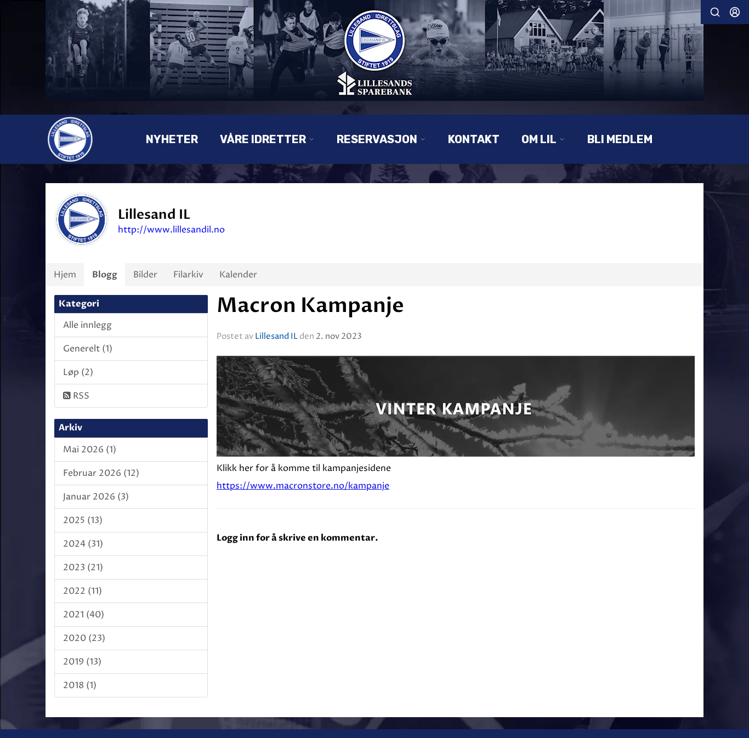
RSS (80, 396)
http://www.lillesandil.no (171, 230)
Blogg (104, 275)
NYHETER (172, 139)
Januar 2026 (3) (96, 497)
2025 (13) (83, 520)
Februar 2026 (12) (101, 473)
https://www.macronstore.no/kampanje (303, 486)
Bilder (145, 275)
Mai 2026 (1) (89, 450)
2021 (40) (83, 615)
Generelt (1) (87, 349)
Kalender (238, 275)
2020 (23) (84, 638)
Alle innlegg (87, 325)
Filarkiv (188, 275)
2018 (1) (80, 685)
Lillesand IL (276, 336)
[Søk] (715, 12)
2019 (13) (82, 662)
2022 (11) (82, 591)
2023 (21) (83, 567)
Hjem (65, 275)
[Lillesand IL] (374, 50)
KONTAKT (474, 139)
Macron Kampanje (310, 306)
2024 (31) (83, 544)
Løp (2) (78, 372)
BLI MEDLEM (619, 139)
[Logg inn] (735, 12)
